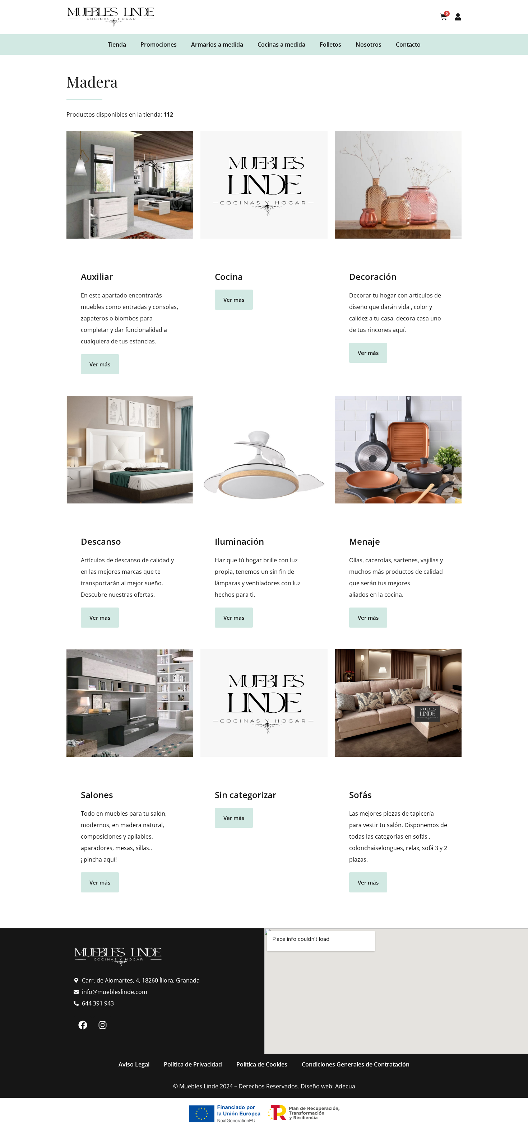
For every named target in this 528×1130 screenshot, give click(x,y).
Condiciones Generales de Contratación (355, 1064)
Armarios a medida (217, 44)
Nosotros (368, 44)
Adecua (345, 1086)
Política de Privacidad (193, 1064)
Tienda (117, 44)
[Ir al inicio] (111, 17)
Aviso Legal (134, 1064)
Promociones (158, 44)
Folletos (330, 44)
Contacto (408, 44)
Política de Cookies (261, 1064)
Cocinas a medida (281, 44)
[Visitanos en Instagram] (102, 1025)
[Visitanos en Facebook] (83, 1025)
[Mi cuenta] (458, 16)
